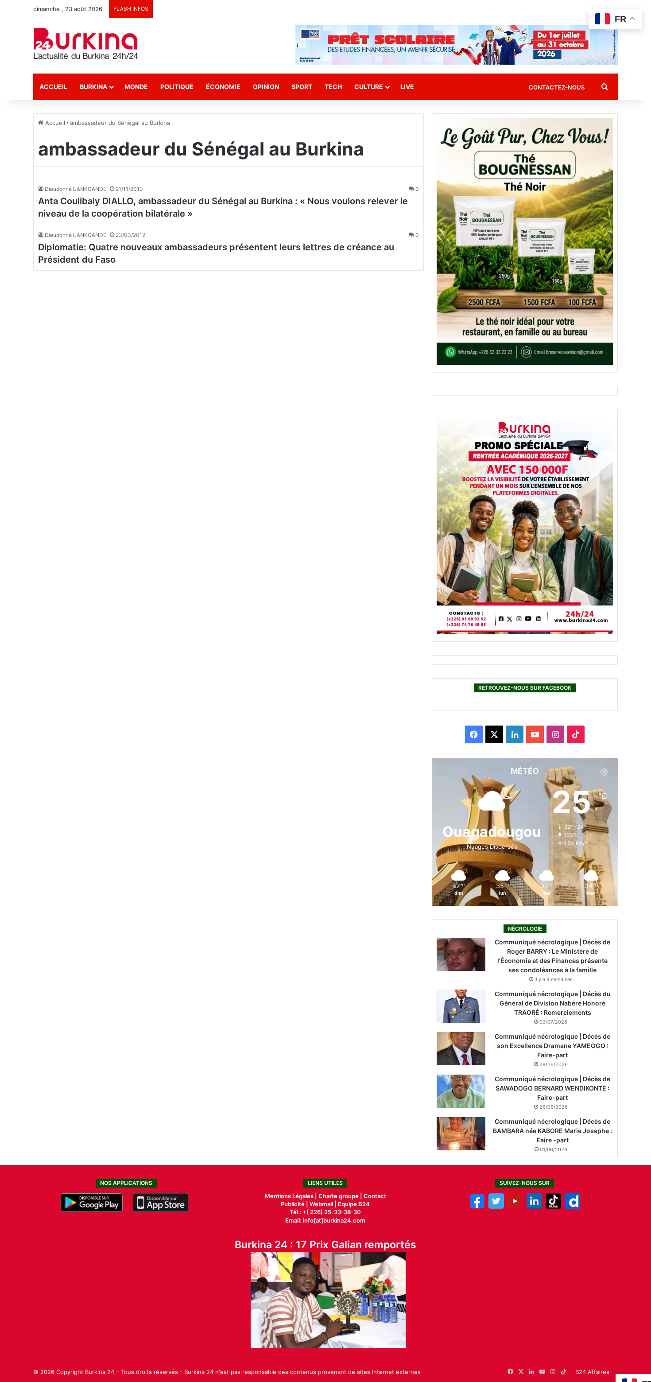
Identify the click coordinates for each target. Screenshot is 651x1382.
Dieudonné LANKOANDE (75, 189)
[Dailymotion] (572, 1206)
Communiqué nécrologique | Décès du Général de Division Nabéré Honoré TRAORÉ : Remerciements (553, 1003)
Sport (301, 86)
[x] (496, 1206)
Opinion (266, 86)
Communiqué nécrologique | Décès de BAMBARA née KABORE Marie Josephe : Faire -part (552, 1131)
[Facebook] (477, 1206)
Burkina (93, 86)
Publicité (293, 1203)
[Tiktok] (553, 1206)
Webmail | (323, 1203)
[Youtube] (515, 1206)
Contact (375, 1196)
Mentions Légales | (291, 1196)
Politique (177, 86)
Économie (223, 86)
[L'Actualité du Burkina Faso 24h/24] (86, 43)
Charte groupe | (341, 1196)
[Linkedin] (534, 1206)
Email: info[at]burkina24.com (325, 1220)
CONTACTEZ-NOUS (557, 87)
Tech (333, 86)
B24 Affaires (592, 1371)
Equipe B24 (353, 1203)
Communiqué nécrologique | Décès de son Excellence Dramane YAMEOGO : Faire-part (552, 1046)
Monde (136, 86)
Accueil (53, 86)
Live (407, 86)
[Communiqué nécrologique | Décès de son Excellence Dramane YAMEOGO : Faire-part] (461, 1048)
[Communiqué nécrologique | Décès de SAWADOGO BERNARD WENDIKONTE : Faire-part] (461, 1091)
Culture (368, 86)
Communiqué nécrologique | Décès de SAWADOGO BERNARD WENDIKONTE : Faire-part (552, 1088)
